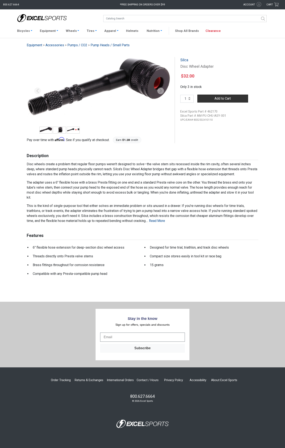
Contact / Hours (148, 380)
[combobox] (185, 18)
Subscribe (142, 348)
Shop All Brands (187, 31)
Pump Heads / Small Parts (110, 45)
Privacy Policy (173, 380)
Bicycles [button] (23, 31)
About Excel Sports (224, 380)
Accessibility (198, 380)
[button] (37, 91)
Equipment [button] (48, 31)
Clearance (213, 31)
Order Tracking (61, 380)
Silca (184, 60)
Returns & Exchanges (89, 380)
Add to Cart (222, 98)
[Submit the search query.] (263, 18)
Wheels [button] (71, 31)
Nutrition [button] (153, 31)
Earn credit (127, 139)
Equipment (34, 45)
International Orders (120, 380)
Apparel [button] (110, 31)
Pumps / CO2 (77, 45)
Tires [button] (90, 31)
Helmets (132, 31)
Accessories (54, 45)
